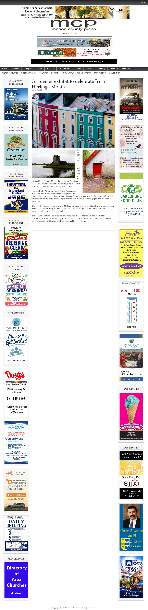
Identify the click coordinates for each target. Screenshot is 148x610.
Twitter (39, 68)
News (79, 68)
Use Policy (101, 68)
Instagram (28, 68)
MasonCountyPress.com (73, 608)
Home (4, 68)
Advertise (114, 68)
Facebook (15, 68)
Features (43, 73)
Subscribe (126, 68)
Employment (100, 73)
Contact (89, 68)
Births (5, 73)
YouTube (50, 68)
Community (114, 73)
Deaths (14, 73)
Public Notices (84, 73)
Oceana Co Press (65, 68)
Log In (142, 2)
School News (68, 73)
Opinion (55, 73)
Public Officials (28, 73)
